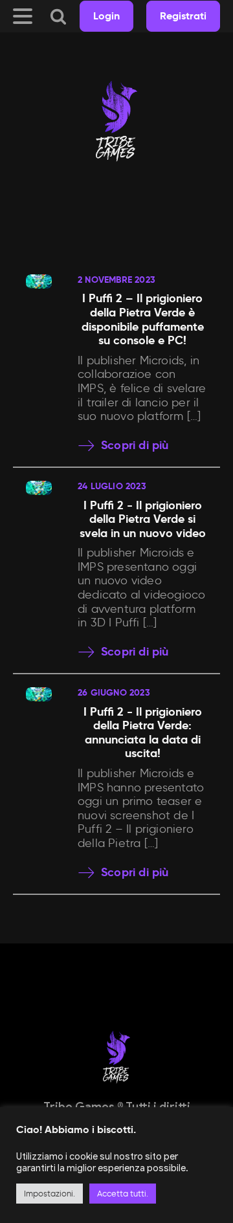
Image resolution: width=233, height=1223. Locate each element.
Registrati (183, 16)
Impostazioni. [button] (49, 1193)
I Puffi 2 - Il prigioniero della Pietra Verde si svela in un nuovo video (143, 519)
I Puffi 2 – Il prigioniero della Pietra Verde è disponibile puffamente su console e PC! (143, 319)
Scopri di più (135, 445)
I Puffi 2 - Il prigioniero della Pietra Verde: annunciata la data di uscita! (142, 732)
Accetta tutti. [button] (122, 1193)
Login (106, 16)
